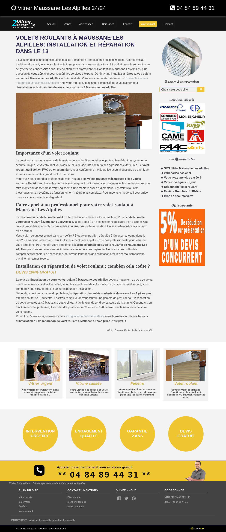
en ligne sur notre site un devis (85, 316)
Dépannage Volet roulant (180, 186)
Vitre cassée (25, 497)
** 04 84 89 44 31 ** (104, 474)
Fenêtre (23, 506)
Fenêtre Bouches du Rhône (182, 191)
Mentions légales (76, 502)
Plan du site (74, 497)
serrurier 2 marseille (40, 520)
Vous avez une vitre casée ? (182, 177)
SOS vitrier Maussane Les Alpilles (186, 168)
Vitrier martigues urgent (179, 182)
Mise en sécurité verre (178, 195)
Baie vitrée (24, 502)
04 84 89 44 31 (196, 8)
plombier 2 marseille (63, 520)
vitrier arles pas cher (177, 173)
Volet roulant (26, 511)
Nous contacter (75, 506)
